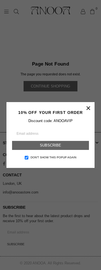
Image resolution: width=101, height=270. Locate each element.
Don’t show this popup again (53, 157)
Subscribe (50, 145)
